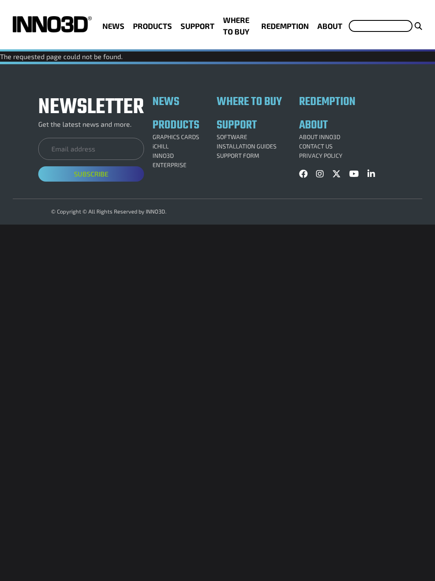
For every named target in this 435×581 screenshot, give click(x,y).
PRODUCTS (152, 26)
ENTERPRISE (169, 165)
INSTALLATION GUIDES (247, 146)
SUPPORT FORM (238, 156)
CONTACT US (316, 146)
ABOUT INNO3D (319, 137)
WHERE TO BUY (236, 25)
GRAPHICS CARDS (176, 137)
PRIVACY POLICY (320, 156)
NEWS (113, 26)
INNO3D (163, 156)
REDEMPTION (285, 26)
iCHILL (161, 146)
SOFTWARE (232, 137)
